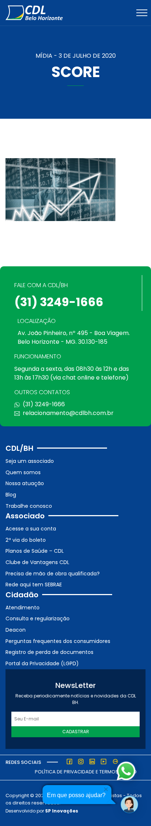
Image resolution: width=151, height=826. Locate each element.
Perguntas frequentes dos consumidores (57, 641)
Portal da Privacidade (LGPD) (42, 663)
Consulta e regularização (37, 618)
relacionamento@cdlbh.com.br (68, 413)
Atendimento (22, 607)
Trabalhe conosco (28, 506)
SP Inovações (61, 811)
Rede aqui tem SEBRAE (33, 584)
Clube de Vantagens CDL (37, 562)
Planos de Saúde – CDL (34, 551)
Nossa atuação (24, 483)
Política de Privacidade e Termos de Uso (86, 771)
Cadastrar (75, 731)
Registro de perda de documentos (49, 652)
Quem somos (23, 472)
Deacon (15, 629)
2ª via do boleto (25, 540)
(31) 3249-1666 (58, 302)
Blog (10, 494)
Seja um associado (29, 461)
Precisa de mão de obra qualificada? (52, 573)
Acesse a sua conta (30, 528)
